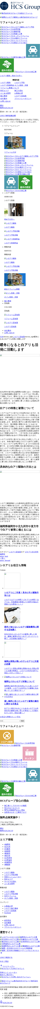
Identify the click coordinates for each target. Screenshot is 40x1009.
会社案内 (3, 98)
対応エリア (4, 90)
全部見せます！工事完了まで (15, 812)
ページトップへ (7, 966)
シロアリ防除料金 (7, 85)
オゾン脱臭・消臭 (21, 85)
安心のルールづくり (12, 808)
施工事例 (3, 96)
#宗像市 (7, 849)
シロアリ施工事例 (11, 908)
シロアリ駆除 (5, 82)
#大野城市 (8, 860)
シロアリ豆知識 (20, 96)
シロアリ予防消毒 (11, 875)
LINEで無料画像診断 (8, 116)
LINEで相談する (6, 957)
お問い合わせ (5, 101)
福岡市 (2, 554)
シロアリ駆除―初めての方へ (11, 76)
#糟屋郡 (7, 864)
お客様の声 (18, 93)
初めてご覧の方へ (7, 975)
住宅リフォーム (10, 896)
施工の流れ (18, 90)
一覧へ (2, 558)
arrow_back (4, 556)
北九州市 (35, 552)
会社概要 (7, 923)
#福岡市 (7, 844)
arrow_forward (5, 560)
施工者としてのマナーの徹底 (15, 805)
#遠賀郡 (7, 851)
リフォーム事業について (9, 88)
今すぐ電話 (4, 961)
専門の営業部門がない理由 (14, 810)
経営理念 (7, 920)
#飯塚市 (7, 853)
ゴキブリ (28, 552)
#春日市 (7, 856)
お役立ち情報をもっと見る (10, 717)
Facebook (7, 913)
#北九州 (7, 847)
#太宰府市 (8, 858)
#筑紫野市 (8, 862)
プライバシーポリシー (22, 98)
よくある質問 (5, 93)
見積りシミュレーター (12, 877)
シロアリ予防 (19, 82)
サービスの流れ (10, 881)
